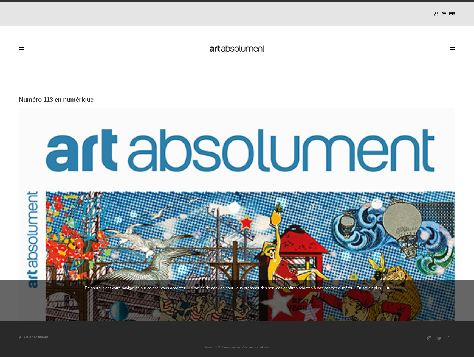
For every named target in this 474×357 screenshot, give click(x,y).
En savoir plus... (370, 288)
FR (452, 14)
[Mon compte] (437, 14)
